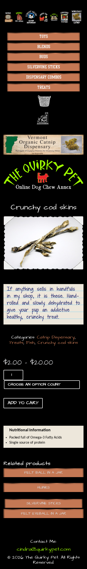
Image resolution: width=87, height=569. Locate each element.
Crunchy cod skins (58, 342)
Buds (43, 56)
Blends (43, 46)
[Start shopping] (43, 101)
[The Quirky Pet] (43, 175)
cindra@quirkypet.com (44, 549)
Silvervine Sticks (43, 67)
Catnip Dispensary (56, 337)
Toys (43, 36)
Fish (30, 342)
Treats (43, 87)
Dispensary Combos (43, 77)
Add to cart (23, 403)
